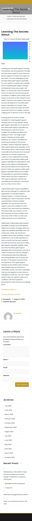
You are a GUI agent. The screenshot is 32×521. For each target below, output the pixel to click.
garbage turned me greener (15, 484)
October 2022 (9, 457)
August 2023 (9, 432)
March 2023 (9, 453)
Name (6, 360)
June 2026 (8, 410)
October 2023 (9, 423)
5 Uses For (8, 488)
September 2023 (11, 427)
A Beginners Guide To (8, 289)
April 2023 (8, 449)
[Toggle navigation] (29, 9)
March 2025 (9, 414)
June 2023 (8, 440)
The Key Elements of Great (10, 294)
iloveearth (7, 299)
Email (5, 368)
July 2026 (8, 406)
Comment (7, 345)
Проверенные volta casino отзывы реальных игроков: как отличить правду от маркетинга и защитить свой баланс (15, 475)
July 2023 (8, 436)
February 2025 (10, 419)
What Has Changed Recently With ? (16, 495)
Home (9, 16)
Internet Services (19, 16)
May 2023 (8, 445)
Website (6, 376)
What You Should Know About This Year (15, 502)
